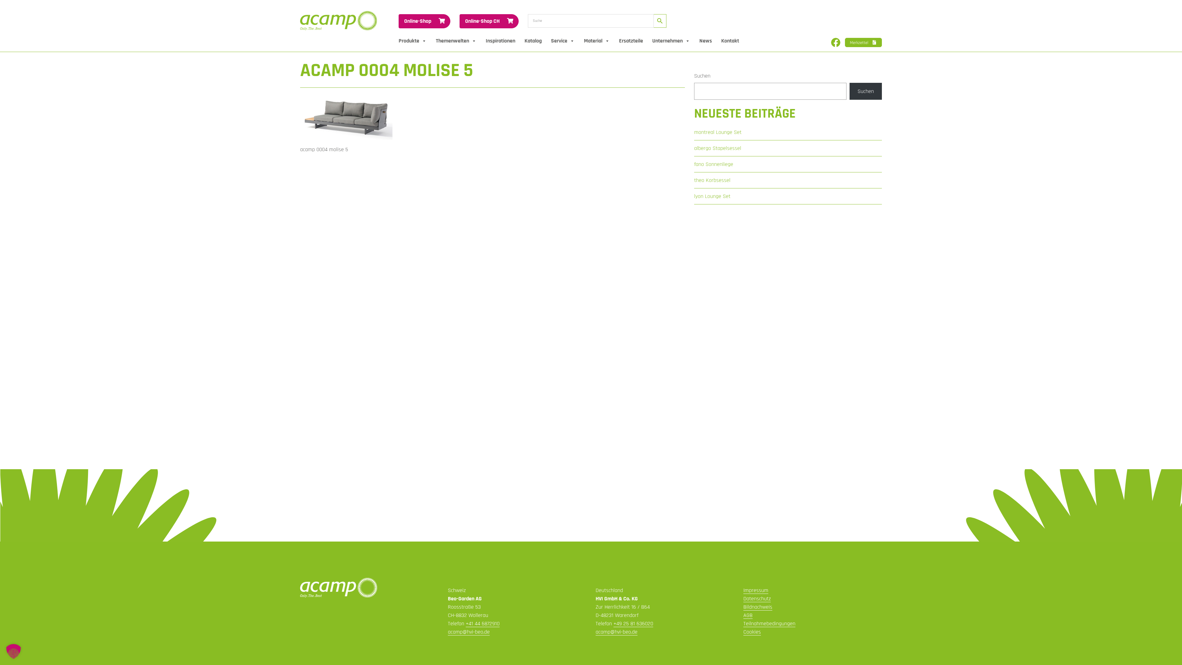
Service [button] (559, 40)
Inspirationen (500, 40)
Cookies (752, 631)
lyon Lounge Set (712, 196)
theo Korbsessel (712, 180)
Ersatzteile (631, 40)
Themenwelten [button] (452, 40)
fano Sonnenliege (713, 164)
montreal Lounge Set (718, 132)
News (705, 40)
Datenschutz (757, 598)
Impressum (755, 590)
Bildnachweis (757, 607)
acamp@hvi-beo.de (469, 631)
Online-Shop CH (483, 21)
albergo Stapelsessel (717, 148)
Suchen (702, 75)
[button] (13, 651)
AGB (748, 615)
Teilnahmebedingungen (769, 623)
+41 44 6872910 (483, 623)
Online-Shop (418, 21)
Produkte (409, 40)
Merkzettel (860, 43)
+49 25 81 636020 (633, 623)
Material (593, 40)
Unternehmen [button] (667, 40)
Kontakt (730, 40)
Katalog (533, 40)
